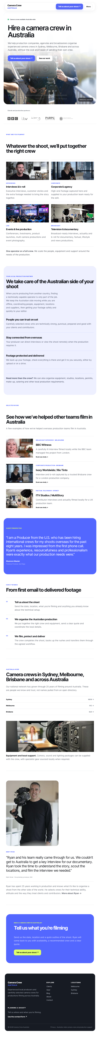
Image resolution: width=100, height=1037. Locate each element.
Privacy (53, 1027)
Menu (88, 7)
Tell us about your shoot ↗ (69, 6)
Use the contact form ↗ (17, 1017)
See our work (44, 58)
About (48, 997)
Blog (48, 993)
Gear (48, 990)
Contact (49, 1000)
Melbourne (50, 706)
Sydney (50, 699)
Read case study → (42, 457)
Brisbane (50, 712)
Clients (49, 986)
